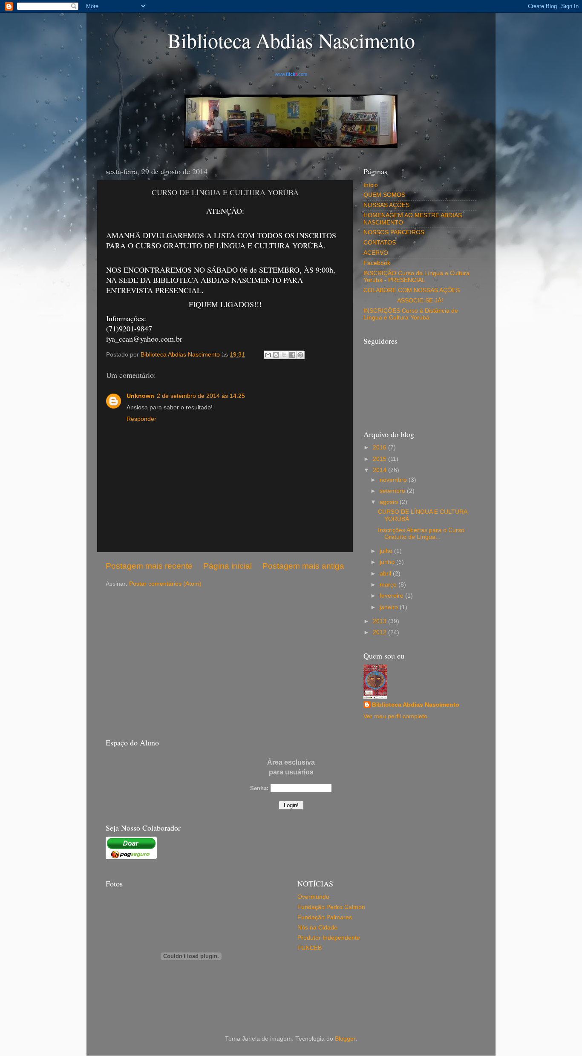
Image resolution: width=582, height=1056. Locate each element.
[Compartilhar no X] (284, 355)
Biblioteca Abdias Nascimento (415, 705)
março (389, 584)
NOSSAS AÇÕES (386, 205)
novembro (394, 480)
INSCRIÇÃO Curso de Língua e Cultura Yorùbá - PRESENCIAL (416, 276)
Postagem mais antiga (303, 565)
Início (370, 185)
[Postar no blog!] (276, 355)
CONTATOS (379, 242)
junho (388, 562)
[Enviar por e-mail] (268, 355)
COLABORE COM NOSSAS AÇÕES (411, 290)
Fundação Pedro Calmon (331, 907)
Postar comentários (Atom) (165, 584)
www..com (291, 74)
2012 (380, 632)
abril (386, 573)
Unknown (140, 396)
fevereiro (392, 596)
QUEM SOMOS (384, 195)
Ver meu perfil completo (395, 716)
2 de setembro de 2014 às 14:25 (201, 396)
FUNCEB (309, 948)
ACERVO (375, 253)
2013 (380, 621)
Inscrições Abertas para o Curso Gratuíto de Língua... (421, 533)
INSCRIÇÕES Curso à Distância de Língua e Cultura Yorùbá (410, 314)
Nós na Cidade (317, 927)
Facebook (376, 263)
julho (387, 551)
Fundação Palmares (324, 917)
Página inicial (227, 565)
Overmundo (313, 897)
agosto (390, 502)
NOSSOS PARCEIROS (393, 232)
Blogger (345, 1039)
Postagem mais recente (149, 565)
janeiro (390, 607)
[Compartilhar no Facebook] (292, 355)
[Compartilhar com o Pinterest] (300, 355)
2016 (380, 447)
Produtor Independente (328, 938)
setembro (393, 491)
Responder (141, 419)
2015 (380, 459)
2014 (380, 470)
